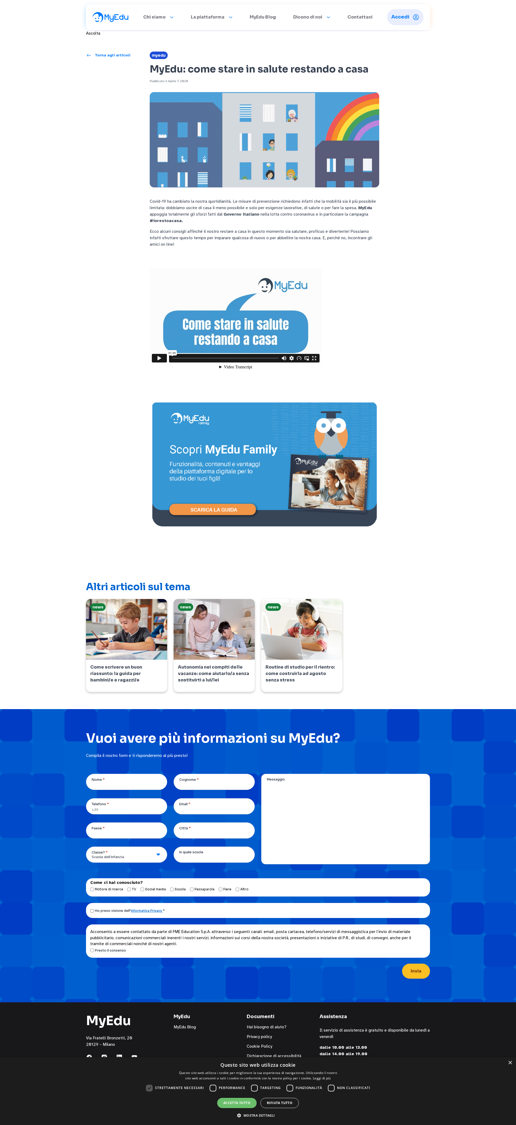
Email (185, 804)
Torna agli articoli (112, 55)
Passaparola (204, 889)
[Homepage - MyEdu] (110, 17)
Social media (155, 889)
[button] (258, 1115)
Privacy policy (259, 1036)
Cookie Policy (259, 1046)
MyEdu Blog (263, 17)
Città (185, 828)
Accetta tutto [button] (236, 1103)
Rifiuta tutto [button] (279, 1103)
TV (134, 889)
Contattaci (359, 17)
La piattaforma (207, 17)
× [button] (510, 1063)
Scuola (180, 889)
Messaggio (276, 779)
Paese (98, 828)
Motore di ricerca (109, 889)
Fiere (227, 889)
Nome (98, 779)
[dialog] (258, 1091)
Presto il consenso (110, 950)
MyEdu (159, 55)
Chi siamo (154, 17)
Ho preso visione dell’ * (130, 911)
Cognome (189, 779)
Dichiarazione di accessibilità (274, 1056)
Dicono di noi (307, 17)
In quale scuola (191, 852)
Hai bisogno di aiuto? (266, 1027)
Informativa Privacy (147, 911)
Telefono (100, 804)
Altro (244, 889)
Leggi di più (322, 1078)
